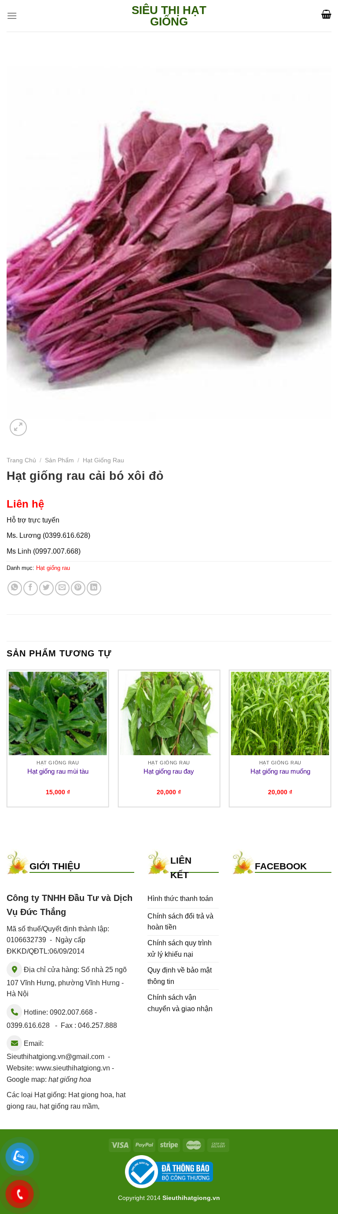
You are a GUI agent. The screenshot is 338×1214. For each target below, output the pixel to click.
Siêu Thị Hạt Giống (169, 15)
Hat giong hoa (90, 1095)
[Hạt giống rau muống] (280, 713)
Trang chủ (21, 460)
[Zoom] (18, 427)
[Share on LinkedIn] (94, 588)
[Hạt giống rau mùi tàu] (58, 713)
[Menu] (12, 15)
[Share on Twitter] (46, 588)
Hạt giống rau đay (168, 771)
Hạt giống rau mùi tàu (57, 771)
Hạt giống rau (103, 460)
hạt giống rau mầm (69, 1106)
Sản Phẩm (59, 460)
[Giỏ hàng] (326, 14)
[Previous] (7, 742)
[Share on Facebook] (30, 588)
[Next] (331, 742)
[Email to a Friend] (62, 588)
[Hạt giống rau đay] (169, 713)
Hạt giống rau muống (280, 771)
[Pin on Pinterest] (78, 588)
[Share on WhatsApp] (14, 588)
